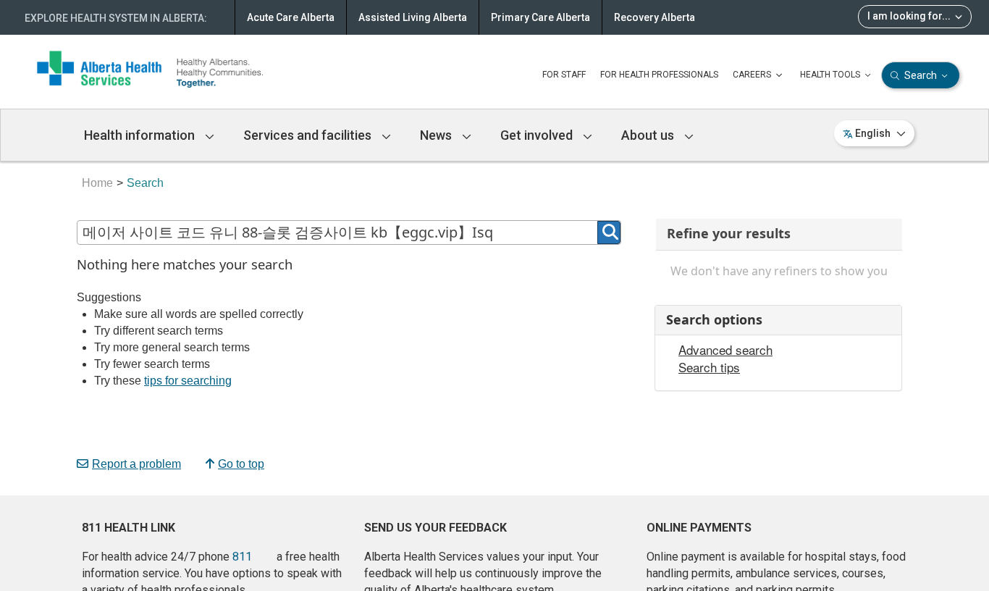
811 (242, 556)
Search (920, 75)
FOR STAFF (564, 75)
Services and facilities (308, 135)
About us (649, 135)
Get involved (538, 135)
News (437, 135)
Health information (141, 135)
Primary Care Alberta (540, 17)
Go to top (241, 464)
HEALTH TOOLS (831, 75)
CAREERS (753, 75)
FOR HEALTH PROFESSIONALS (659, 75)
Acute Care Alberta (290, 17)
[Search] (608, 232)
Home (97, 183)
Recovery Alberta (654, 17)
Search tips (709, 367)
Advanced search (725, 350)
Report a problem (136, 464)
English (873, 133)
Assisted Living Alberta (412, 17)
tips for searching (188, 380)
